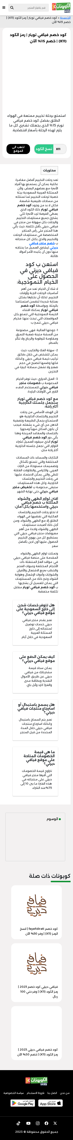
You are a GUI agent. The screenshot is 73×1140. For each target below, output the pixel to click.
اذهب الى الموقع (18, 149)
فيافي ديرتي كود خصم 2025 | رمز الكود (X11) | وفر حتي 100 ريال (38, 991)
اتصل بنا (52, 1092)
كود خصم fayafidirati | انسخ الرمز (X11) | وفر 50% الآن (39, 931)
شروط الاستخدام (35, 1092)
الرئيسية (65, 18)
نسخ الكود (44, 149)
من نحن (65, 1092)
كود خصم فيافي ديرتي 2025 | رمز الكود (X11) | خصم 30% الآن (37, 1052)
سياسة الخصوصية (13, 1092)
